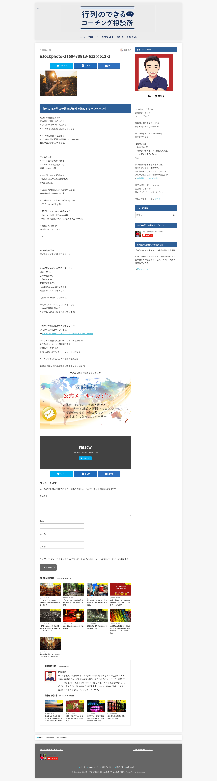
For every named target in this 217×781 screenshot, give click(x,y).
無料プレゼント (108, 37)
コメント (44, 495)
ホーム (82, 37)
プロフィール (93, 37)
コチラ (157, 199)
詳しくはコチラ (144, 269)
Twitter (86, 458)
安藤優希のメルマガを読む (147, 178)
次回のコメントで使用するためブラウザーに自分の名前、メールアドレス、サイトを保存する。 (86, 559)
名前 (42, 521)
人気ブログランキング (143, 749)
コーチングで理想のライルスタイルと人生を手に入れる (107, 772)
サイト (43, 546)
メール (43, 533)
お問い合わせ (132, 37)
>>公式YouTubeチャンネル (51, 749)
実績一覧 (120, 37)
